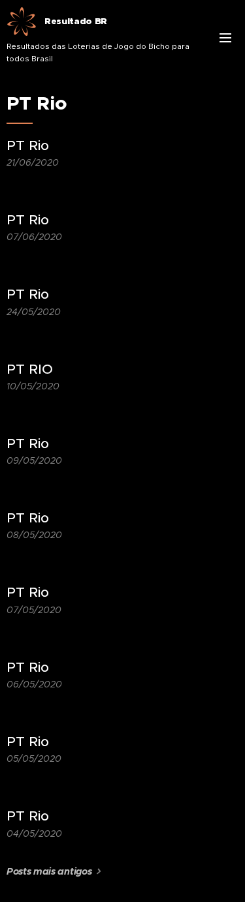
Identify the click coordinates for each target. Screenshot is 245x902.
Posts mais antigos (49, 871)
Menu (225, 37)
